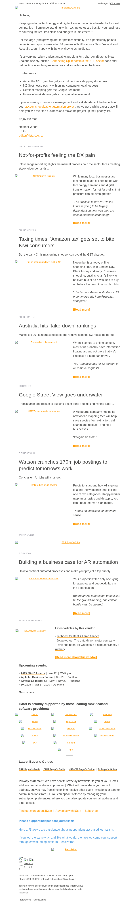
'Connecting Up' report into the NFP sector (77, 60)
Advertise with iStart (68, 810)
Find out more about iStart (35, 810)
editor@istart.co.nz (31, 135)
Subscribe (91, 810)
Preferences (25, 900)
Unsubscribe (39, 900)
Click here (115, 3)
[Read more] (81, 309)
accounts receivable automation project (50, 106)
